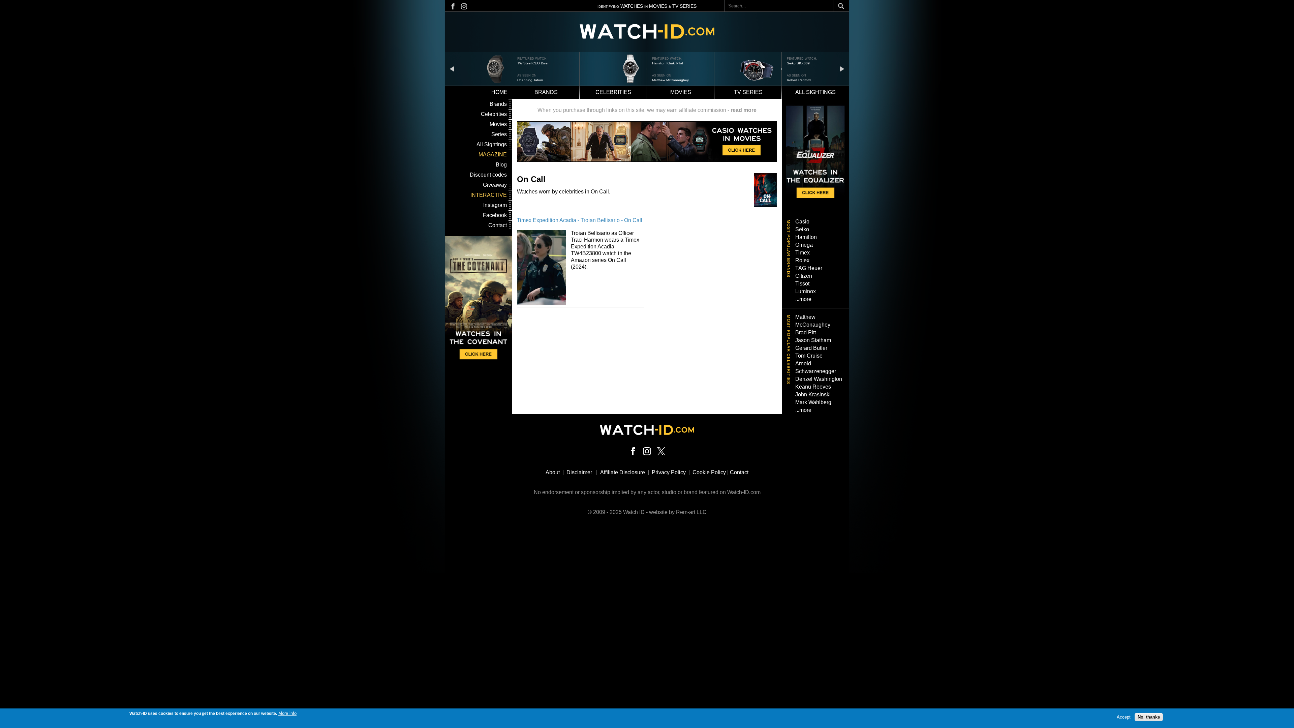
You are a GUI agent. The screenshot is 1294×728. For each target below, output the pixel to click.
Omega (804, 245)
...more (803, 299)
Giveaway (495, 185)
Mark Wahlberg (813, 402)
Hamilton (806, 237)
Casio (802, 221)
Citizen (803, 276)
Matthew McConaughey (670, 80)
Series (499, 134)
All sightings (815, 92)
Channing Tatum (530, 80)
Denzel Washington (818, 379)
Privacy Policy (669, 472)
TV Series (748, 92)
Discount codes (488, 175)
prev (452, 68)
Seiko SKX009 (798, 63)
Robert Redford (799, 80)
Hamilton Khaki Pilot (667, 63)
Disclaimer (579, 472)
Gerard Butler (811, 348)
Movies (680, 92)
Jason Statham (813, 340)
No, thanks (1149, 717)
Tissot (802, 283)
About (553, 472)
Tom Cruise (809, 356)
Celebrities (613, 92)
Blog (501, 165)
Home (499, 92)
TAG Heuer (808, 268)
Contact (497, 225)
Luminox (805, 291)
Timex (802, 252)
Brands (546, 92)
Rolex (802, 260)
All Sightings (491, 144)
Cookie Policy (709, 472)
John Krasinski (813, 394)
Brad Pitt (805, 332)
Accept (1124, 717)
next (842, 68)
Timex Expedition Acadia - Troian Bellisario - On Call (579, 220)
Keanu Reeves (813, 387)
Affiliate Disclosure (622, 472)
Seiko (802, 229)
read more (744, 110)
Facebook (495, 215)
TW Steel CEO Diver (533, 63)
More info (287, 713)
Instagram (495, 205)
